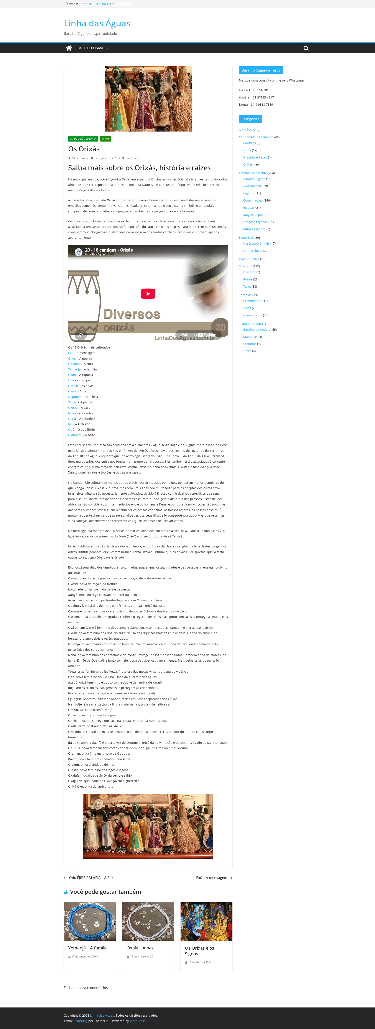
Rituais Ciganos (254, 229)
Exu (70, 353)
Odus (247, 150)
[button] (107, 48)
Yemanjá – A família (88, 948)
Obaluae (74, 364)
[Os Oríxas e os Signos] (206, 904)
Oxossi (73, 407)
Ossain (73, 386)
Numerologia (252, 250)
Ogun (72, 358)
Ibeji (71, 424)
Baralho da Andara (257, 329)
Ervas (247, 308)
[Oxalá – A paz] (148, 904)
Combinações (253, 200)
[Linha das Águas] (69, 48)
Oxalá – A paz (140, 948)
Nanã (72, 419)
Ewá (71, 380)
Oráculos (245, 266)
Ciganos (249, 193)
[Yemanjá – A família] (90, 904)
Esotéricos (246, 237)
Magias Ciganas (254, 215)
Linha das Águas (97, 23)
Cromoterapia (253, 301)
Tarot (247, 286)
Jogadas (249, 207)
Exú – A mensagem (211, 877)
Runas (247, 279)
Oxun (72, 375)
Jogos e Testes (249, 259)
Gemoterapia (252, 315)
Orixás (105, 138)
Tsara (247, 351)
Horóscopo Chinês (256, 243)
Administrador (80, 158)
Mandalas (250, 337)
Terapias (245, 295)
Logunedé (75, 397)
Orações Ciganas (255, 222)
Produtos (249, 344)
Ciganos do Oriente (253, 173)
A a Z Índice (247, 130)
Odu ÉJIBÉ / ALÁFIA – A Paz (91, 877)
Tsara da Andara (251, 324)
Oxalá (72, 391)
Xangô (72, 402)
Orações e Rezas (255, 157)
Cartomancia (252, 186)
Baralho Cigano (91, 48)
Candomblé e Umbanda (83, 138)
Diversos (249, 272)
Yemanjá (74, 369)
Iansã (72, 413)
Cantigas (249, 143)
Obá (71, 429)
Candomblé (133, 158)
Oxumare (75, 435)
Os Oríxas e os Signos (199, 951)
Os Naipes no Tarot (93, 3)
